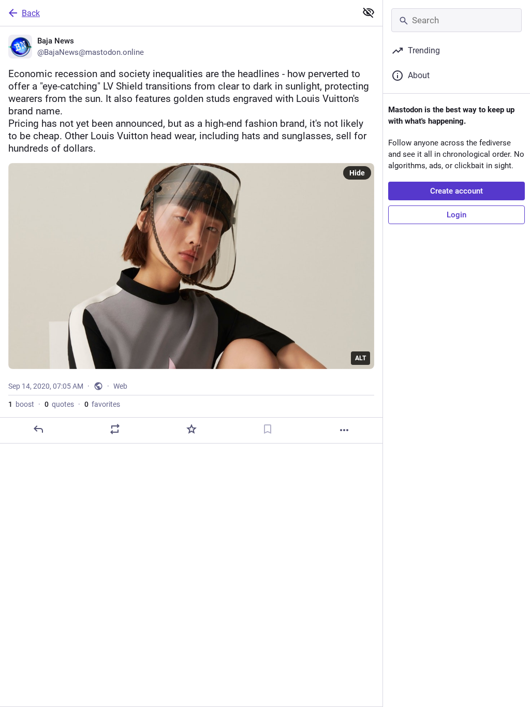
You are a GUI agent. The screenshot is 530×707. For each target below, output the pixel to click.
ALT (360, 358)
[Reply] (38, 429)
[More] (344, 430)
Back (31, 13)
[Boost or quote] (115, 429)
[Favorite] (191, 429)
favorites (102, 404)
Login (456, 214)
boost (21, 404)
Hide (357, 173)
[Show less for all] (368, 12)
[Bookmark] (267, 429)
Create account (456, 191)
